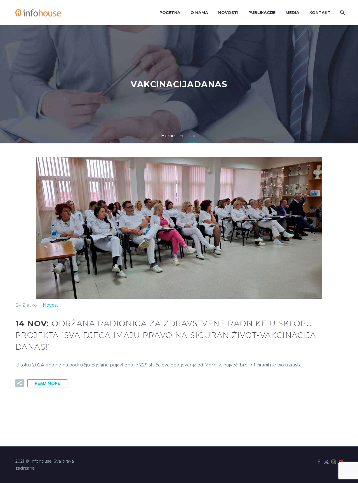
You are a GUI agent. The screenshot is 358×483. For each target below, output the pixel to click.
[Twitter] (326, 462)
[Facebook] (319, 462)
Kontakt (320, 12)
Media (292, 12)
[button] (19, 383)
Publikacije (261, 12)
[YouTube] (341, 462)
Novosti (228, 12)
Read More (47, 383)
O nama (199, 12)
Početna (169, 12)
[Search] (341, 12)
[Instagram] (333, 462)
